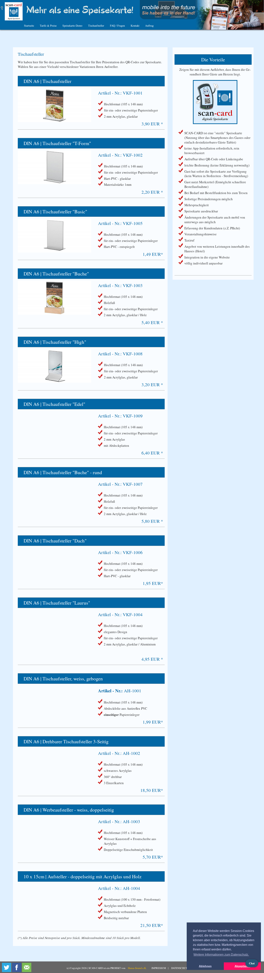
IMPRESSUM (159, 968)
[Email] (26, 967)
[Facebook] (16, 967)
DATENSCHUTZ (180, 968)
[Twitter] (6, 967)
